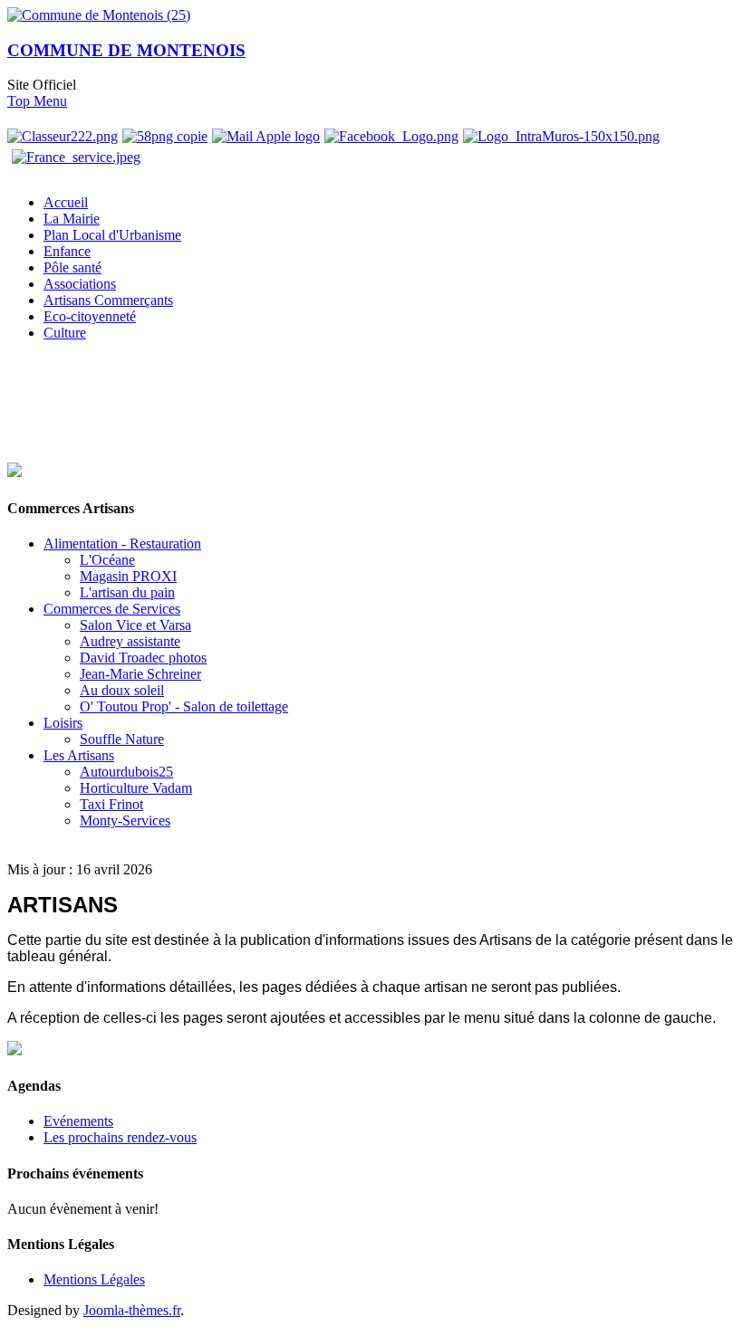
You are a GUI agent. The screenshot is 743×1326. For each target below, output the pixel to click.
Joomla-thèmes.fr (131, 1310)
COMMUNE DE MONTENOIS (126, 50)
